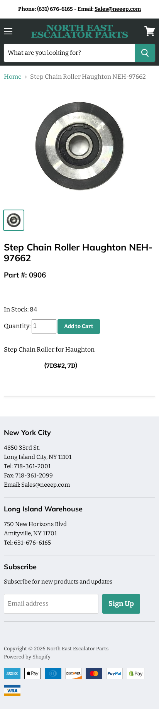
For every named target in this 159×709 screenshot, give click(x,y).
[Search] (145, 53)
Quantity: (17, 326)
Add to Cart (78, 326)
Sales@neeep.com (118, 9)
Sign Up (121, 603)
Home (13, 76)
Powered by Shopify (27, 657)
